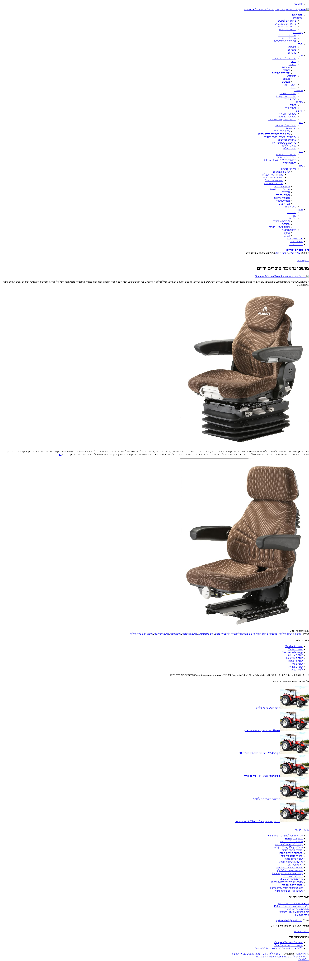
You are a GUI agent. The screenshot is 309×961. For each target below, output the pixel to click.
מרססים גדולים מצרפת (291, 841)
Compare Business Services (288, 942)
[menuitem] (151, 15)
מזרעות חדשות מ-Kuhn (291, 861)
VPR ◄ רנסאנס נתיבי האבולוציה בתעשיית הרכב (278, 948)
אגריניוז (298, 633)
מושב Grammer (205, 633)
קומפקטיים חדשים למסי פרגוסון (293, 903)
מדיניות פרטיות (301, 931)
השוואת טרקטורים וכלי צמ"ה (288, 945)
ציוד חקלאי (135, 633)
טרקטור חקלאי (260, 633)
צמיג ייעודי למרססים (293, 876)
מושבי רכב (147, 633)
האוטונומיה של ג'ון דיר (292, 864)
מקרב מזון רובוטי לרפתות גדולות (287, 882)
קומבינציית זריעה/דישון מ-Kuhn (287, 873)
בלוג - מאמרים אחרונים (297, 249)
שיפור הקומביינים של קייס (296, 909)
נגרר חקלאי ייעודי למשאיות (289, 867)
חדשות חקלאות (286, 633)
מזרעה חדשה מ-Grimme (290, 879)
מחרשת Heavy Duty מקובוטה (288, 847)
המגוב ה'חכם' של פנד (292, 885)
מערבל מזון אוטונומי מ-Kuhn (289, 890)
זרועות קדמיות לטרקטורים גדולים (286, 887)
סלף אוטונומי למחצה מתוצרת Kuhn (285, 835)
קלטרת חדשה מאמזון (292, 850)
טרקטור (273, 633)
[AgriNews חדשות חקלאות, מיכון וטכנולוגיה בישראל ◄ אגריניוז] (276, 9)
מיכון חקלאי (303, 260)
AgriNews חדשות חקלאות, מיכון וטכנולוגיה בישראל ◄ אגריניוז (269, 953)
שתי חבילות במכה (294, 858)
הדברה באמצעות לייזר (292, 856)
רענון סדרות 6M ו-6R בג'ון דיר (294, 912)
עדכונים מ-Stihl (301, 915)
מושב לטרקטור (161, 633)
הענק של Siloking (294, 838)
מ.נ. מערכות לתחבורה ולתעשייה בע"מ (233, 633)
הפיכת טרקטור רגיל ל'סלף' (290, 870)
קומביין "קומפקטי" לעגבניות (289, 844)
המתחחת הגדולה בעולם (291, 853)
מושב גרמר (175, 633)
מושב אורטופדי (189, 633)
